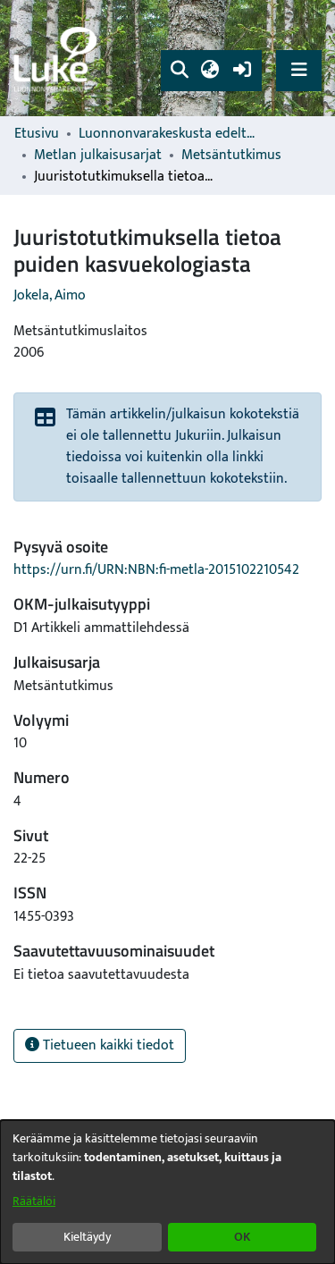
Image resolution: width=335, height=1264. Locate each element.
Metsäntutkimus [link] (231, 155)
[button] (179, 70)
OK (242, 1236)
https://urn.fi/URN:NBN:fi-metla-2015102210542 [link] (156, 570)
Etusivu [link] (36, 134)
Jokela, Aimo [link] (49, 295)
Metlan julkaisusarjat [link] (98, 155)
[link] (58, 58)
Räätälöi (34, 1201)
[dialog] (167, 1192)
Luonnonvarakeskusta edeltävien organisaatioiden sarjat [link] (168, 134)
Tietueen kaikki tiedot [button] (106, 1045)
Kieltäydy (87, 1236)
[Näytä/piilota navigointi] (299, 70)
